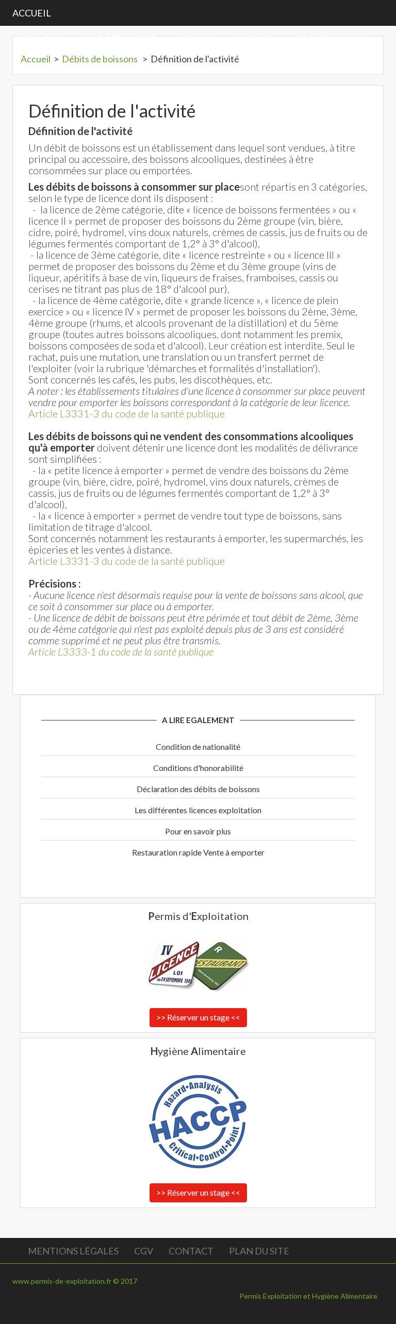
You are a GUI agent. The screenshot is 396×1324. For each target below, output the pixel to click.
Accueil (36, 58)
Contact (191, 1250)
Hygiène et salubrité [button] (119, 39)
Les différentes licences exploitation (198, 810)
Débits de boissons (100, 58)
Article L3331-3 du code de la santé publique (126, 413)
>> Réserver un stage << (198, 1017)
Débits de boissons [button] (328, 39)
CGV (143, 1250)
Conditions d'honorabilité (198, 768)
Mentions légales (73, 1250)
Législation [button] (41, 39)
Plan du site (259, 1250)
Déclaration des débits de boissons (198, 789)
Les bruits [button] (193, 39)
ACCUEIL (31, 13)
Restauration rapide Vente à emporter (198, 852)
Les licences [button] (253, 39)
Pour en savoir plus (198, 831)
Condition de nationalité (198, 746)
